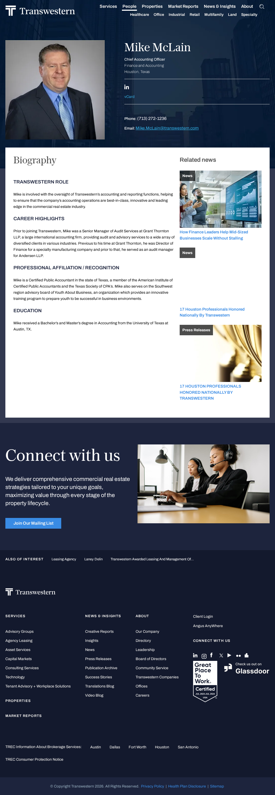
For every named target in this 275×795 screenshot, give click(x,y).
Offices (141, 686)
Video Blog (94, 695)
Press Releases (98, 659)
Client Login (203, 616)
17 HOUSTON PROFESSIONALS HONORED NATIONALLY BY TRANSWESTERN (210, 392)
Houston (162, 747)
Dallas (115, 747)
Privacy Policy (152, 786)
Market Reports (183, 6)
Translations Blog (99, 686)
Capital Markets (18, 659)
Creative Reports (99, 632)
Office (159, 15)
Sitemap (217, 786)
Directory (143, 641)
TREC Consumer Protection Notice (34, 759)
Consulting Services (22, 668)
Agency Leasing (18, 641)
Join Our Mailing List (33, 523)
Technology (15, 677)
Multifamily (213, 15)
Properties (152, 6)
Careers (142, 695)
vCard (129, 97)
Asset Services (17, 650)
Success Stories (98, 677)
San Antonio (188, 747)
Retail (195, 15)
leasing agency (64, 559)
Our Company (147, 632)
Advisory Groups (19, 632)
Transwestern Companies (157, 677)
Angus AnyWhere (208, 626)
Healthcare (139, 15)
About (247, 6)
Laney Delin (93, 559)
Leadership (145, 650)
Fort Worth (137, 747)
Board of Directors (151, 659)
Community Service (152, 668)
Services (108, 6)
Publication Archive (101, 668)
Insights (91, 641)
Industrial (177, 15)
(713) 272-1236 (152, 118)
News (90, 650)
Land (232, 15)
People (129, 6)
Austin (95, 747)
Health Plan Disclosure (187, 786)
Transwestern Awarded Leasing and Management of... (152, 559)
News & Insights (220, 6)
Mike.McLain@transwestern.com (167, 128)
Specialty (249, 15)
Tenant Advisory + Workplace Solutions (38, 686)
